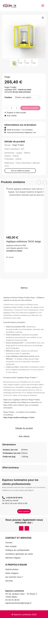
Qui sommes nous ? (14, 577)
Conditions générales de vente (19, 554)
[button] (43, 18)
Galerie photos (11, 569)
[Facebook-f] (21, 528)
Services (9, 581)
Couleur (8, 97)
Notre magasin (12, 573)
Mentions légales (13, 558)
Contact (8, 542)
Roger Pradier (18, 145)
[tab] (24, 287)
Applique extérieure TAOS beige (23, 241)
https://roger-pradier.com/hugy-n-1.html (18, 417)
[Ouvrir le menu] (42, 5)
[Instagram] (27, 528)
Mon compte (11, 546)
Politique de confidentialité (17, 550)
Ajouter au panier (30, 108)
